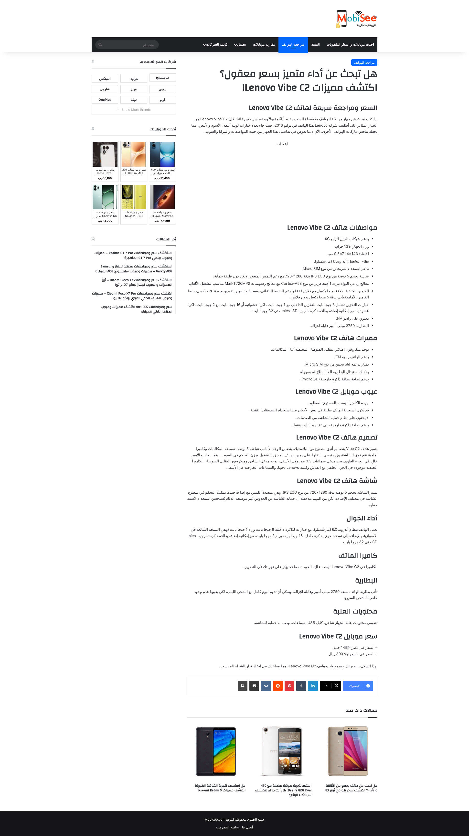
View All (144, 62)
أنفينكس (105, 79)
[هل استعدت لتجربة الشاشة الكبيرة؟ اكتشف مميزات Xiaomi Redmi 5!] (216, 752)
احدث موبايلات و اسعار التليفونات (350, 44)
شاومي (105, 89)
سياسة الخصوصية (228, 827)
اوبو (162, 100)
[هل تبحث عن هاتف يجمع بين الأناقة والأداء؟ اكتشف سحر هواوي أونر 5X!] (348, 752)
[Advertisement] (282, 187)
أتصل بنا (247, 827)
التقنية (315, 44)
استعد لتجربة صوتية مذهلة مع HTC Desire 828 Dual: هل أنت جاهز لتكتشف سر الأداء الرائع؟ (283, 790)
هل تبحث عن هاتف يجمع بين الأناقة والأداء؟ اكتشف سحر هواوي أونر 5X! (351, 788)
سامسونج (162, 77)
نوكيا (134, 100)
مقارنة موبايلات (264, 44)
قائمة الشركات (216, 44)
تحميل (241, 44)
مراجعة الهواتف (293, 44)
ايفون (163, 89)
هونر (134, 89)
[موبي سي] (356, 19)
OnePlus (104, 100)
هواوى (134, 79)
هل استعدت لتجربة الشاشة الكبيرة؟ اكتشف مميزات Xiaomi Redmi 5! (220, 788)
